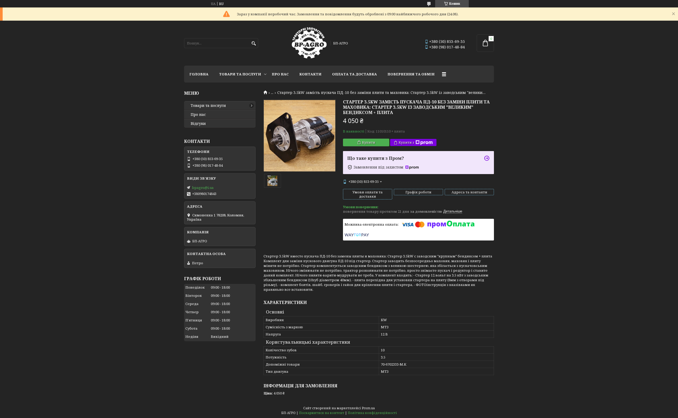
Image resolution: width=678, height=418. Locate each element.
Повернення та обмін (411, 74)
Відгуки (198, 123)
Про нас (280, 74)
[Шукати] (253, 43)
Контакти (310, 74)
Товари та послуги (240, 74)
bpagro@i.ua (202, 187)
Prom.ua (368, 408)
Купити (368, 142)
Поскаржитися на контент (321, 413)
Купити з (406, 142)
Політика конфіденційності (372, 413)
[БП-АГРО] (309, 43)
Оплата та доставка (354, 74)
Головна (198, 74)
